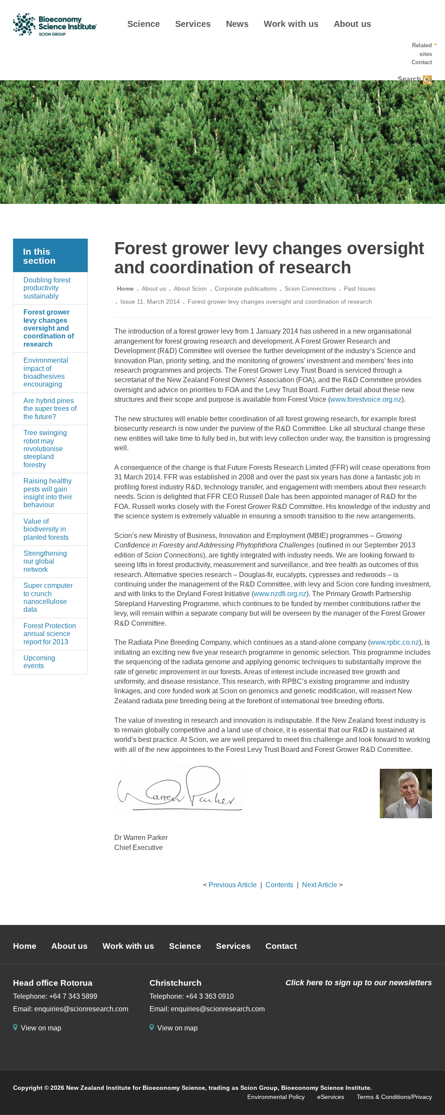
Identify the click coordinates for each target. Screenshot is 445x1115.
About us (352, 24)
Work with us (291, 24)
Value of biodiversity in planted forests (46, 529)
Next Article (319, 885)
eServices (330, 1096)
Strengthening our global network (45, 561)
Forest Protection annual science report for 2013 (49, 634)
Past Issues (359, 288)
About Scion (190, 288)
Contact (422, 62)
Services (193, 24)
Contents (279, 885)
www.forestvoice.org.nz (366, 399)
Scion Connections (310, 288)
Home (125, 288)
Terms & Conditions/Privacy (394, 1096)
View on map (41, 1028)
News (237, 24)
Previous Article (233, 885)
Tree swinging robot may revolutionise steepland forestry (45, 449)
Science (143, 24)
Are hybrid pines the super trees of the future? (49, 408)
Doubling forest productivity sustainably (46, 288)
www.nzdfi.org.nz (280, 593)
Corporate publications (246, 288)
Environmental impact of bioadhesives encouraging (45, 372)
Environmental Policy (276, 1096)
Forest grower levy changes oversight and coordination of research (48, 328)
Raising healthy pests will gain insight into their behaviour (47, 492)
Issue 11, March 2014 (150, 301)
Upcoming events (39, 661)
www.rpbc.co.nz (394, 642)
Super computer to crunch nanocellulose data (48, 597)
